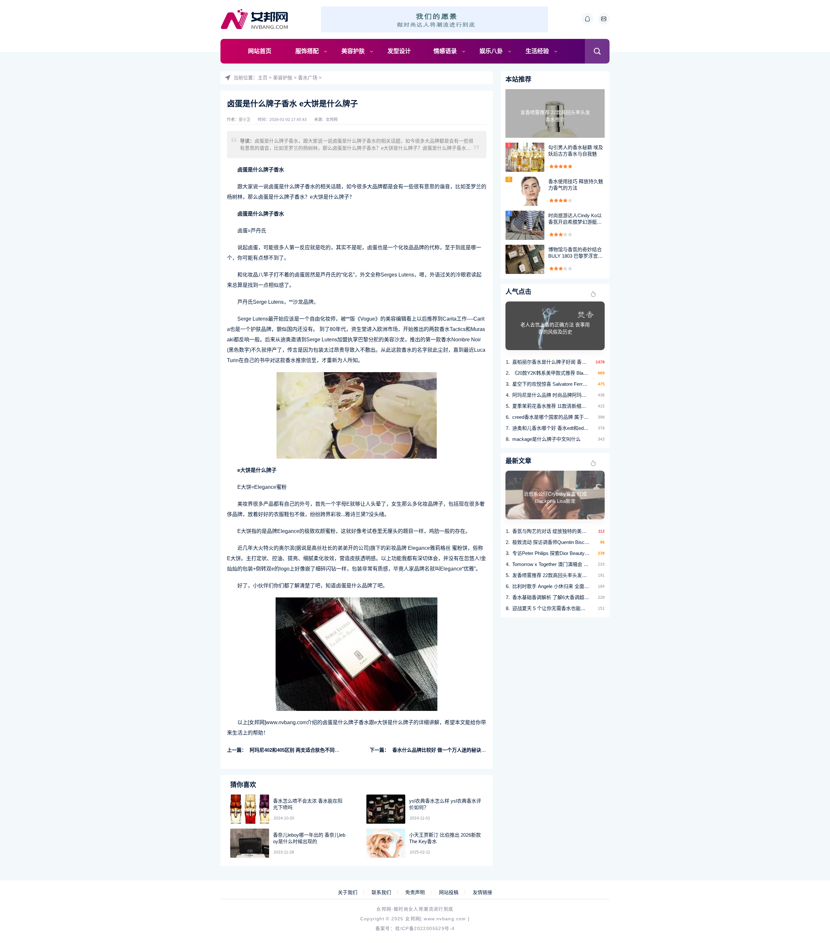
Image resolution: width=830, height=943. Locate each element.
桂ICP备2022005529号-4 (425, 928)
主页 (262, 77)
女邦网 (332, 119)
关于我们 (347, 892)
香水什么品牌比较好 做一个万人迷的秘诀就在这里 (446, 750)
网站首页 (259, 51)
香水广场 (307, 77)
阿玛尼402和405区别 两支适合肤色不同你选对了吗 (304, 750)
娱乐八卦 (491, 51)
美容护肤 (353, 51)
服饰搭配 (307, 51)
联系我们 (381, 892)
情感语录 (445, 51)
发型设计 (399, 51)
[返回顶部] (809, 841)
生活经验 (537, 51)
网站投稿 (448, 892)
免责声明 (415, 892)
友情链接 (482, 892)
